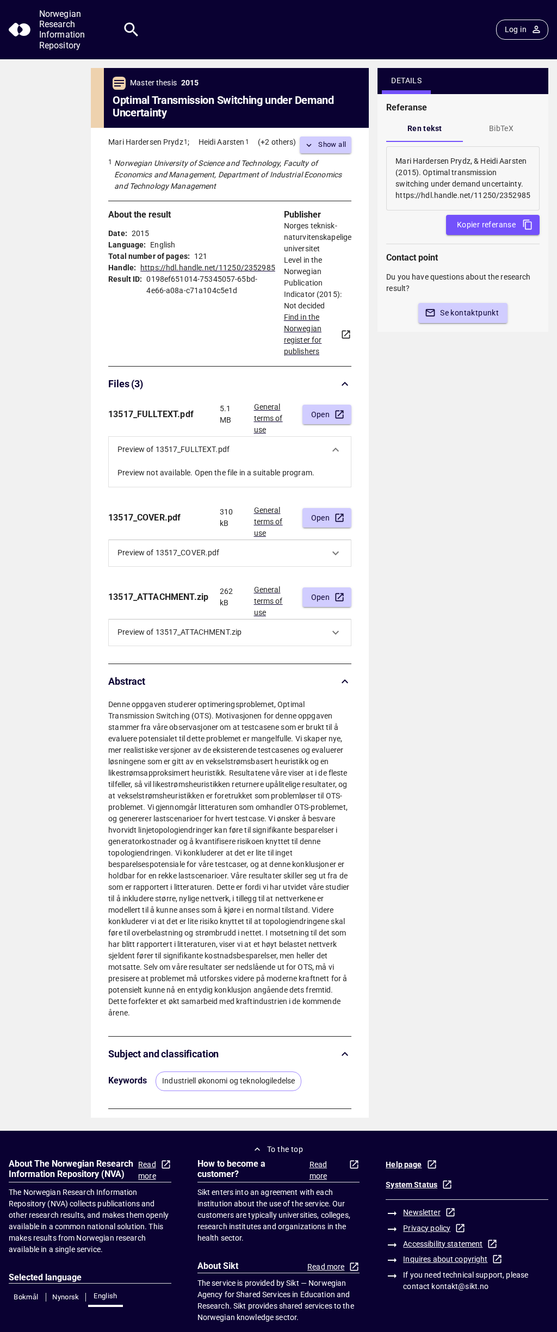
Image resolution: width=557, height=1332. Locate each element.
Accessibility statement (442, 1244)
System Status (411, 1184)
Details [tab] (406, 80)
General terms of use (268, 415)
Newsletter (421, 1212)
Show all (332, 144)
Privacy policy (426, 1228)
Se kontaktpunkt (469, 312)
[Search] (131, 29)
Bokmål (26, 1297)
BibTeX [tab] (501, 128)
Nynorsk (65, 1297)
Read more (147, 1170)
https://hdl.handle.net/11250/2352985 (207, 267)
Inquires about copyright (445, 1259)
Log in (516, 29)
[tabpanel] (463, 178)
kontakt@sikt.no (459, 1286)
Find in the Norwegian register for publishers (303, 334)
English (105, 1296)
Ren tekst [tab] (424, 128)
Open (320, 414)
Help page (404, 1164)
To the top (285, 1149)
